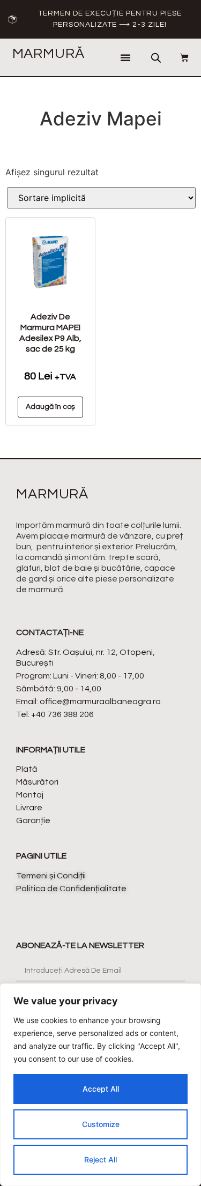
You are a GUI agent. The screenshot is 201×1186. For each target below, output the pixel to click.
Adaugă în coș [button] (50, 407)
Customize (101, 1124)
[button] (125, 57)
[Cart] (179, 57)
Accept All (101, 1088)
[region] (100, 1084)
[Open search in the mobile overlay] (156, 57)
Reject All (100, 1159)
